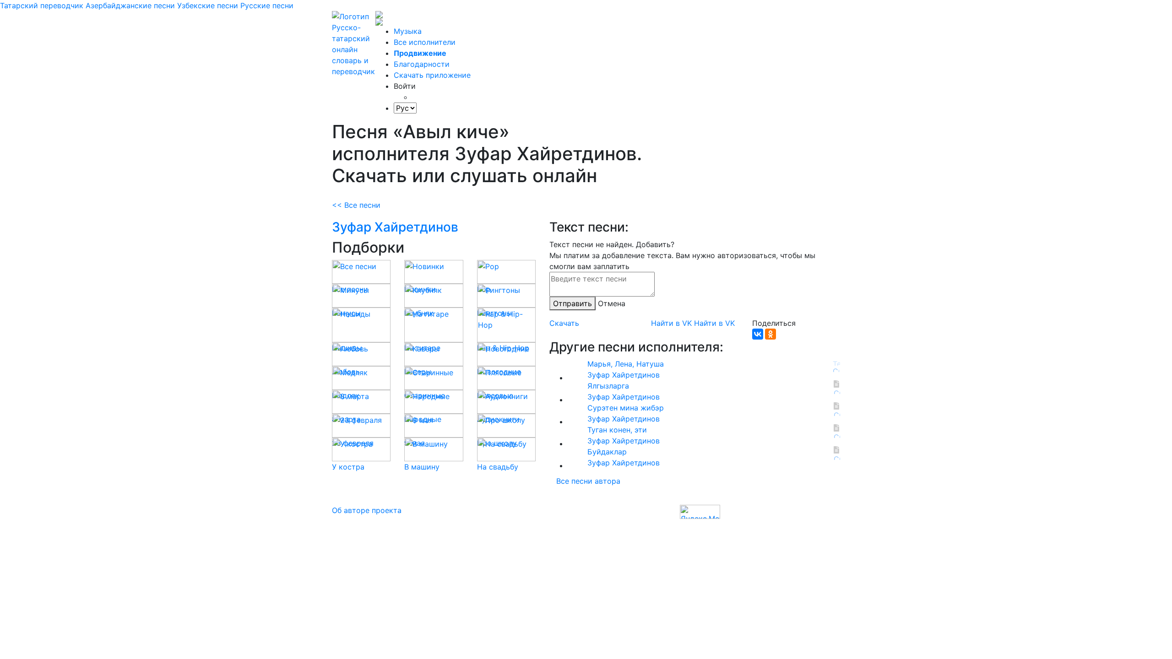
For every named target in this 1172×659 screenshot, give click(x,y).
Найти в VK (671, 323)
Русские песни (266, 5)
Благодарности (422, 64)
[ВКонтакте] (757, 334)
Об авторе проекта (367, 510)
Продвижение (420, 53)
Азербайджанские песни (130, 5)
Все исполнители (425, 42)
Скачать (564, 323)
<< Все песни (356, 205)
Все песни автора (588, 481)
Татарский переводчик (41, 5)
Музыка (408, 31)
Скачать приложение (432, 75)
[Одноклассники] (770, 334)
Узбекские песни (207, 5)
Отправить (572, 303)
